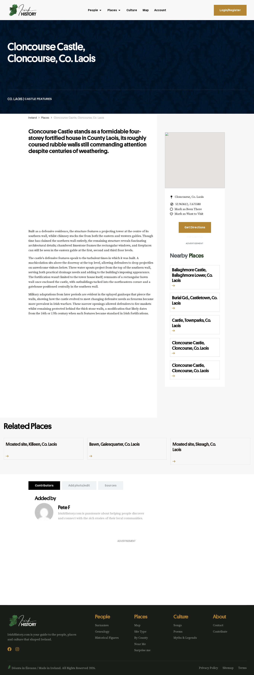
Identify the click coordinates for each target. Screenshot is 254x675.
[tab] (44, 485)
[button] (173, 286)
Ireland (32, 117)
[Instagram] (17, 649)
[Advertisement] (90, 194)
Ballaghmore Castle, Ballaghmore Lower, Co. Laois (192, 275)
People (102, 616)
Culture (180, 616)
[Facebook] (9, 649)
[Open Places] (119, 10)
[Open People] (100, 10)
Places (45, 117)
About (219, 616)
